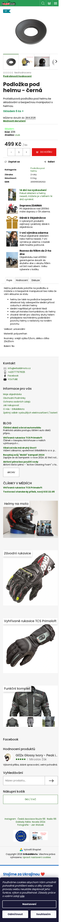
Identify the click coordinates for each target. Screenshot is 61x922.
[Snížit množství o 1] (11, 152)
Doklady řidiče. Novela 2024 (30, 821)
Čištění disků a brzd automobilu (22, 428)
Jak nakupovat (11, 405)
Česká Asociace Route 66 (31, 818)
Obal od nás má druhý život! (20, 448)
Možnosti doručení (14, 120)
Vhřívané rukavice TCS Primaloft (22, 438)
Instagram (10, 818)
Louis (17, 135)
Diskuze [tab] (36, 280)
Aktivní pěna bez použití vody (20, 462)
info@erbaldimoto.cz (19, 368)
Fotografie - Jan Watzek (30, 824)
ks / (30, 799)
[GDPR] (21, 835)
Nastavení (29, 904)
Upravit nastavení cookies (37, 857)
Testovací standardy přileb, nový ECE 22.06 (29, 492)
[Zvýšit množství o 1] (26, 152)
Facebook (13, 375)
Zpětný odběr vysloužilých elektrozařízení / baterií (30, 412)
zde (22, 896)
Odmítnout (15, 914)
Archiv (11, 472)
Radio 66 (51, 818)
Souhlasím (43, 914)
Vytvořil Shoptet (32, 849)
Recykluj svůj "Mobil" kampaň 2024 (23, 455)
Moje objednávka (12, 394)
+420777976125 (16, 372)
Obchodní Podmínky (14, 398)
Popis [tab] (9, 280)
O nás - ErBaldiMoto (14, 409)
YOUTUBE (13, 379)
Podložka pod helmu (37, 169)
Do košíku (46, 152)
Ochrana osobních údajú (16, 401)
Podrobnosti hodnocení (17, 76)
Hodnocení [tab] (22, 280)
